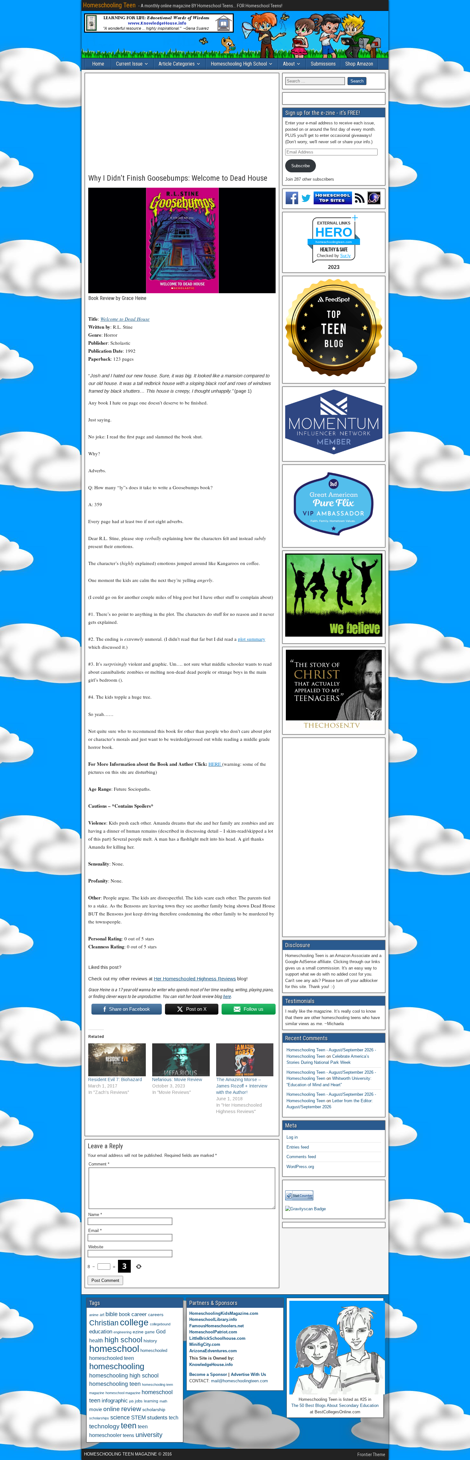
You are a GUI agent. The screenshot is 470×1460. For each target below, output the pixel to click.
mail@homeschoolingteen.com (239, 1380)
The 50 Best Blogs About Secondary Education (335, 1405)
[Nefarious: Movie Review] (181, 1059)
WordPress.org (300, 1166)
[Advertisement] (182, 124)
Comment (99, 1164)
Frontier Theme (371, 1454)
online (111, 1409)
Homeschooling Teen (109, 5)
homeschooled (153, 1350)
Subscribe (300, 165)
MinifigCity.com (204, 1344)
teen (129, 1425)
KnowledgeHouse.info (211, 1364)
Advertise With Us (248, 1374)
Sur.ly (345, 255)
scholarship (153, 1409)
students (157, 1417)
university (149, 1434)
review (131, 1409)
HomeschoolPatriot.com (213, 1332)
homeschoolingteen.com (334, 242)
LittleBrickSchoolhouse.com (217, 1338)
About (289, 64)
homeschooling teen (115, 1384)
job (131, 1401)
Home (98, 64)
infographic (115, 1401)
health (96, 1340)
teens (128, 1435)
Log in (292, 1137)
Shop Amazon (359, 64)
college (134, 1322)
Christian (104, 1323)
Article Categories (177, 64)
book (124, 1314)
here (227, 996)
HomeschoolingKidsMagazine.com (223, 1313)
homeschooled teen (111, 1358)
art (102, 1315)
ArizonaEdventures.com (213, 1350)
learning (151, 1401)
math (163, 1401)
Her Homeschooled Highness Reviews (195, 978)
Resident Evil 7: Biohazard (115, 1079)
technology (104, 1426)
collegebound (160, 1324)
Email (95, 1230)
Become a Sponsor (208, 1374)
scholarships (99, 1418)
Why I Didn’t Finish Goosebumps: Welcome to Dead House (177, 178)
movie (95, 1409)
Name (95, 1214)
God (161, 1331)
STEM (138, 1418)
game (150, 1332)
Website (95, 1246)
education (100, 1332)
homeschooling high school (124, 1375)
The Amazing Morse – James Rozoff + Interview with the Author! (241, 1086)
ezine (138, 1332)
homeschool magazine (123, 1393)
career (139, 1314)
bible (112, 1314)
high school (123, 1340)
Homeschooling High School (239, 64)
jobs (139, 1401)
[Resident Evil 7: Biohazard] (117, 1059)
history (150, 1340)
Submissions (323, 64)
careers (155, 1314)
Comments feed (301, 1156)
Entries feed (297, 1147)
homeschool (114, 1348)
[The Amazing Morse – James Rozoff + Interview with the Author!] (245, 1059)
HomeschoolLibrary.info (213, 1319)
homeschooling (116, 1366)
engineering (122, 1332)
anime (93, 1315)
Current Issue (129, 64)
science (120, 1417)
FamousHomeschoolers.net (216, 1325)
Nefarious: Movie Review (177, 1079)
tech (173, 1417)
